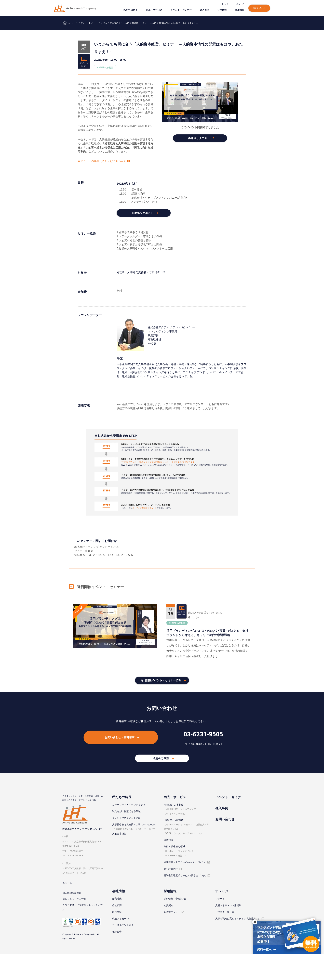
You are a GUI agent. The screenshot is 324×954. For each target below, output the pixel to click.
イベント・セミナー (181, 9)
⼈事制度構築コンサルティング (180, 809)
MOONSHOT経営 (173, 855)
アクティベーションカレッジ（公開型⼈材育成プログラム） (186, 826)
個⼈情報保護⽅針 (71, 893)
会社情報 (222, 9)
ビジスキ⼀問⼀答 (224, 912)
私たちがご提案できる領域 (126, 811)
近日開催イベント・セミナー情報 (161, 680)
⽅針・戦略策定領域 (174, 846)
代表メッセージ (120, 918)
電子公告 (117, 931)
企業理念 (117, 898)
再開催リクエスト (199, 138)
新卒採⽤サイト (172, 912)
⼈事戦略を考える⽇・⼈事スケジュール (133, 824)
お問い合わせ (259, 8)
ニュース (240, 4)
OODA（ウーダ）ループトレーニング (183, 833)
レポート (220, 898)
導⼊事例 (204, 9)
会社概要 (117, 905)
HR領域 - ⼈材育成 (173, 820)
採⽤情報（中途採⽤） (175, 898)
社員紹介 (168, 905)
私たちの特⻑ (131, 9)
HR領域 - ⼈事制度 (173, 804)
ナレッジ (224, 4)
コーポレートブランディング (179, 851)
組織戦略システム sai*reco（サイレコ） (185, 862)
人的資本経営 (119, 833)
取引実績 (117, 912)
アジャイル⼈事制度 (175, 813)
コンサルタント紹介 (122, 925)
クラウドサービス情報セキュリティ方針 (82, 907)
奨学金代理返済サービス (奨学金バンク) (185, 875)
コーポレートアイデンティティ (128, 804)
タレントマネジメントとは (126, 818)
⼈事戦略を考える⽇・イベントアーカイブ (134, 829)
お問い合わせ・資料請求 (119, 737)
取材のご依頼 (161, 758)
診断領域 (168, 839)
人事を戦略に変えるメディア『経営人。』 (237, 918)
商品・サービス (154, 9)
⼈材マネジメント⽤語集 (228, 905)
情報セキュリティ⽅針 (74, 899)
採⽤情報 (239, 9)
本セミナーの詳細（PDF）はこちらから (102, 161)
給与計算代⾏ (171, 869)
